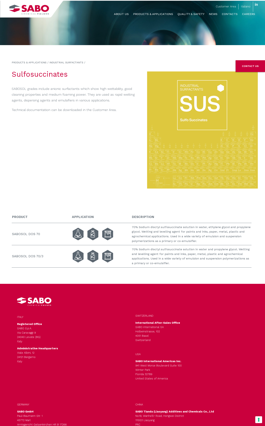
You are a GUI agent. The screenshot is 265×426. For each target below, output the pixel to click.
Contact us (250, 66)
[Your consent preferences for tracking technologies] (258, 419)
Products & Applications (29, 62)
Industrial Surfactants (66, 62)
